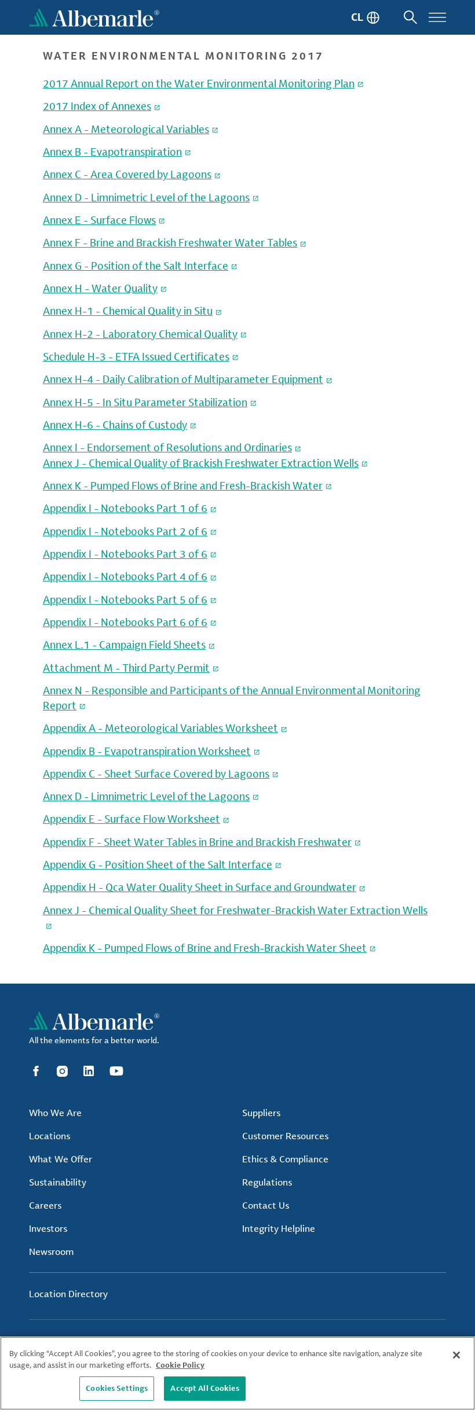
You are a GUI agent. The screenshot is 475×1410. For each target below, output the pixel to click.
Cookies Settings (117, 1388)
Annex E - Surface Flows (99, 220)
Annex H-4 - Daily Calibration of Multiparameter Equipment (183, 379)
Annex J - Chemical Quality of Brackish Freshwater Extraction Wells (201, 463)
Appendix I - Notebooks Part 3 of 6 (125, 554)
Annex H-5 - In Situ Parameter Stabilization (145, 402)
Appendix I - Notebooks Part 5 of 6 (125, 599)
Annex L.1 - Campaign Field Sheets (124, 644)
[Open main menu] (437, 17)
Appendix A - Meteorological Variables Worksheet (160, 728)
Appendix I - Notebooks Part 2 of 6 (125, 531)
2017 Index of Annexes (97, 106)
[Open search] (410, 17)
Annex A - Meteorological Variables (126, 129)
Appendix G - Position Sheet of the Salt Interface (157, 864)
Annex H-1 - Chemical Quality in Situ (128, 311)
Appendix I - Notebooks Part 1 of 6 (125, 508)
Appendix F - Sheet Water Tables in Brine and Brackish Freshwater (197, 842)
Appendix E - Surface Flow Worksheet (131, 819)
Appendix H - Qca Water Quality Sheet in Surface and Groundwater (199, 887)
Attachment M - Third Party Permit (126, 668)
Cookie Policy (180, 1365)
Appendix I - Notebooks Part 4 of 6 (125, 576)
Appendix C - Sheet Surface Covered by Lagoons (156, 774)
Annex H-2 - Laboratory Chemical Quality (140, 334)
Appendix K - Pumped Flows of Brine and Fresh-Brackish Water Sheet (205, 948)
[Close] (456, 1355)
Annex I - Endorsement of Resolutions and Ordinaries (167, 447)
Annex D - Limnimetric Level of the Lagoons (146, 197)
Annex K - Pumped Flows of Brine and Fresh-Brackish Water (183, 485)
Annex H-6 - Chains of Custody (115, 425)
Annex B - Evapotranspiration (112, 152)
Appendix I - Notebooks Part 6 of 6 (125, 622)
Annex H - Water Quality (100, 288)
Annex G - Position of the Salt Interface (135, 266)
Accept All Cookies (204, 1388)
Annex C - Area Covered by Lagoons (127, 174)
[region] (237, 1373)
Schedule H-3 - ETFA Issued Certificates (136, 356)
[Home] (94, 17)
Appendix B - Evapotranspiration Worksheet (147, 751)
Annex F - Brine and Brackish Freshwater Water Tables (170, 242)
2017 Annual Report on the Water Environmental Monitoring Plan (199, 83)
